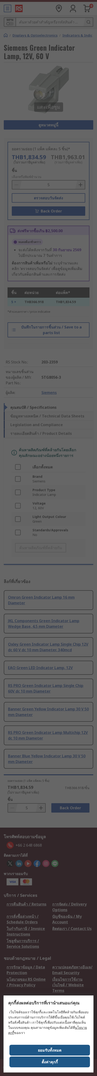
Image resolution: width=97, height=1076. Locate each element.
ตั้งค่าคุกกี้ (50, 1061)
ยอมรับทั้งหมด (49, 1050)
